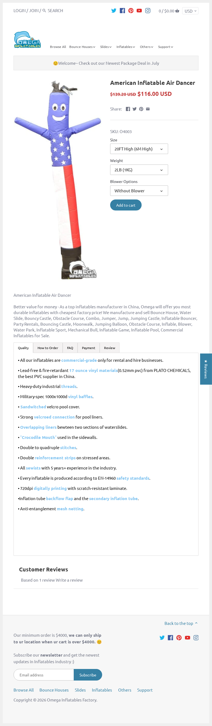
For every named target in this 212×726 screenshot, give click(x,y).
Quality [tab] (23, 348)
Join (34, 10)
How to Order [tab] (48, 348)
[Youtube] (139, 10)
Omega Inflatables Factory (71, 699)
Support (145, 689)
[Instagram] (147, 10)
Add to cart (126, 205)
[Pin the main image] (141, 108)
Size (113, 139)
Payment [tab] (88, 348)
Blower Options (123, 181)
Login (20, 10)
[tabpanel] (106, 454)
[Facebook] (122, 10)
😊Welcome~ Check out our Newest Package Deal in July (106, 63)
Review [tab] (109, 348)
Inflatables (102, 689)
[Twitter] (113, 10)
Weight (116, 160)
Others (124, 689)
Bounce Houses (54, 689)
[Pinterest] (131, 10)
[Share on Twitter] (134, 108)
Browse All (24, 689)
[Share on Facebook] (128, 108)
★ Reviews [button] (206, 368)
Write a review (69, 579)
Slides (80, 689)
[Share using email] (148, 108)
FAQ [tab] (70, 348)
